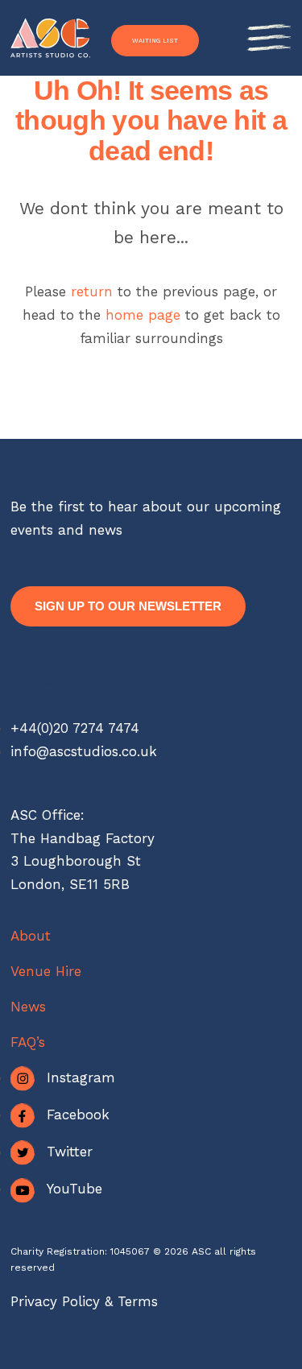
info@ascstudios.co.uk (83, 751)
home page (145, 315)
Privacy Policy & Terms (84, 1301)
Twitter (70, 1152)
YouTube (74, 1189)
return (92, 291)
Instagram (81, 1077)
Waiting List (155, 40)
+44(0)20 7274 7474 (74, 728)
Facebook (78, 1114)
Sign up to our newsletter (128, 606)
